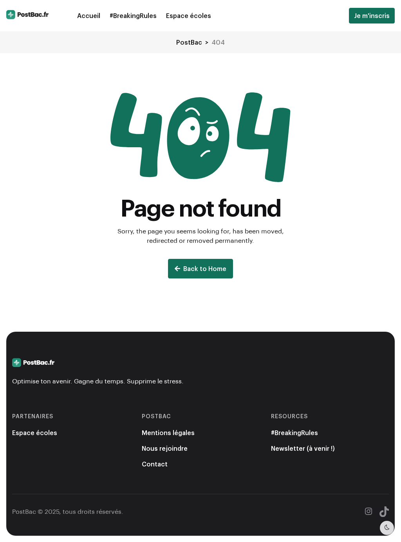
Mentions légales (168, 432)
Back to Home (204, 268)
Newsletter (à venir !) (303, 448)
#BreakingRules (133, 15)
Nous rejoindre (165, 448)
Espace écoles (188, 15)
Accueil (88, 15)
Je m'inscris (372, 15)
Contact (155, 464)
